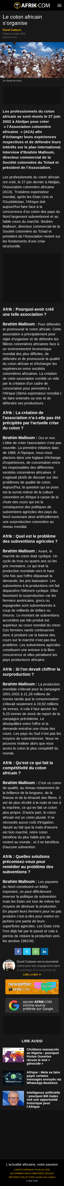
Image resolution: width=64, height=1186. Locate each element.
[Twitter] (27, 951)
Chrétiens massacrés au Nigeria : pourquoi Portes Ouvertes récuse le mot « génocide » (43, 1056)
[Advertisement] (32, 95)
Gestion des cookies (45, 1177)
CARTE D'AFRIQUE (23, 1170)
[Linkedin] (44, 951)
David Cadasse (12, 29)
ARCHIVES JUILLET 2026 (21, 1177)
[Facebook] (18, 951)
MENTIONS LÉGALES (43, 1173)
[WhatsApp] (35, 951)
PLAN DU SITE (42, 1170)
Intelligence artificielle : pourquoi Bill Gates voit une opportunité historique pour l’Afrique (43, 1099)
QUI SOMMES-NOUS (20, 1173)
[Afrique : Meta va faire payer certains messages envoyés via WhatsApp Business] (13, 1078)
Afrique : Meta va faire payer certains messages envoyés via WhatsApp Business (44, 1078)
